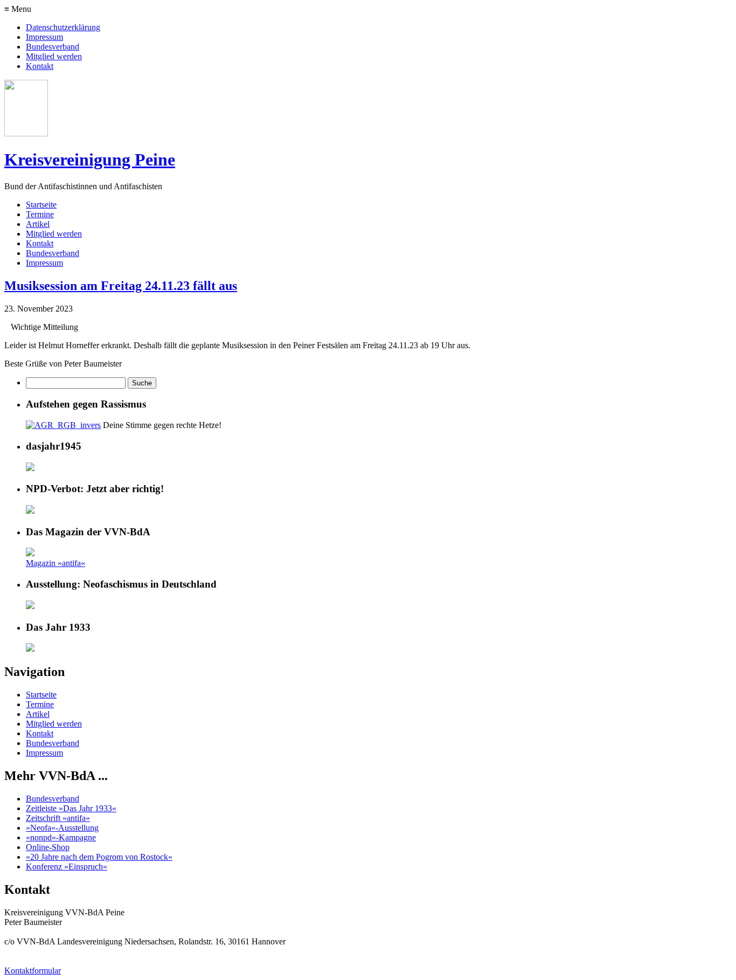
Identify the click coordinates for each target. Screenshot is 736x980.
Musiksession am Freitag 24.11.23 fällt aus (120, 286)
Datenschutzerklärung (63, 27)
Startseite (41, 204)
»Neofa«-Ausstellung (62, 827)
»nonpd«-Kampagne (61, 837)
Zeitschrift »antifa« (58, 818)
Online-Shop (48, 847)
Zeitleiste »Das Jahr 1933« (71, 808)
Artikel (38, 224)
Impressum (44, 37)
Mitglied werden (54, 56)
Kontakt (39, 66)
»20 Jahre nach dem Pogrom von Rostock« (99, 856)
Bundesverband (52, 46)
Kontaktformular (32, 970)
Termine (40, 214)
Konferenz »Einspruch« (66, 866)
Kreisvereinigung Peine (89, 159)
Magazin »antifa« (55, 563)
